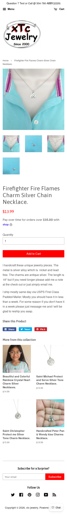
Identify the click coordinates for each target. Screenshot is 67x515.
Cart (61, 9)
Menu (10, 9)
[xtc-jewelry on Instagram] (38, 495)
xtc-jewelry (32, 507)
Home (6, 60)
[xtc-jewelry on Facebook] (21, 495)
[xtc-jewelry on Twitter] (13, 495)
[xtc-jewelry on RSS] (54, 495)
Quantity (8, 235)
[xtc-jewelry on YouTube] (46, 495)
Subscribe (54, 477)
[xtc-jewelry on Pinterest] (29, 495)
